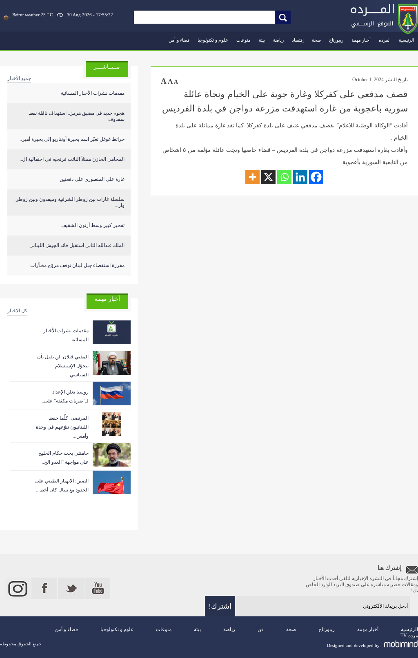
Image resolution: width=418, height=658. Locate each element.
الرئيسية (406, 40)
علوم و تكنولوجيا (213, 40)
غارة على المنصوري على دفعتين (92, 179)
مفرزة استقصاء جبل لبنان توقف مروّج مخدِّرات (77, 265)
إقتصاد (298, 40)
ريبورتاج (336, 40)
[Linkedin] (300, 177)
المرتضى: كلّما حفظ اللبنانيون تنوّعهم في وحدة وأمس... (62, 427)
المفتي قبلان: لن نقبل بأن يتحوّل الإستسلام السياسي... (63, 366)
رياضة (278, 40)
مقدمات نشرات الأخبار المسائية (93, 93)
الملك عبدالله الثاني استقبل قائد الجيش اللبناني (77, 245)
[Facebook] (316, 177)
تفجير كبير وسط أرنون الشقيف (93, 225)
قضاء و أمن (179, 40)
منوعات (243, 40)
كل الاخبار (17, 310)
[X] (268, 177)
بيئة (262, 40)
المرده (385, 40)
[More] (252, 177)
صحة (316, 40)
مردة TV (409, 635)
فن (261, 629)
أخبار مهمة (361, 40)
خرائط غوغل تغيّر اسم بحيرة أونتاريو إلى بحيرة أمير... (71, 139)
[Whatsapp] (284, 177)
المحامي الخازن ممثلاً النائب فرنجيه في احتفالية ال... (71, 159)
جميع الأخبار (19, 78)
